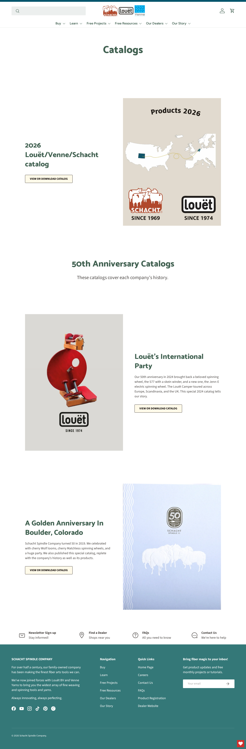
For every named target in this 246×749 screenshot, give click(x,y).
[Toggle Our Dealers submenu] (166, 23)
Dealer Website (148, 706)
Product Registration (152, 698)
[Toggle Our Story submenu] (189, 23)
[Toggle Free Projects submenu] (109, 23)
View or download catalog (49, 179)
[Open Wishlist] (240, 743)
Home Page (145, 667)
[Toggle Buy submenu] (64, 23)
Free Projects (96, 23)
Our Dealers (154, 23)
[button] (232, 11)
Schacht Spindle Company (32, 735)
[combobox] (49, 10)
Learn (74, 23)
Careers (143, 675)
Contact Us (145, 683)
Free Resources (126, 23)
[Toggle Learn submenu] (81, 23)
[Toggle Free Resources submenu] (140, 23)
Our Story (179, 23)
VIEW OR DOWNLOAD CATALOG (158, 408)
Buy (58, 23)
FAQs (141, 690)
